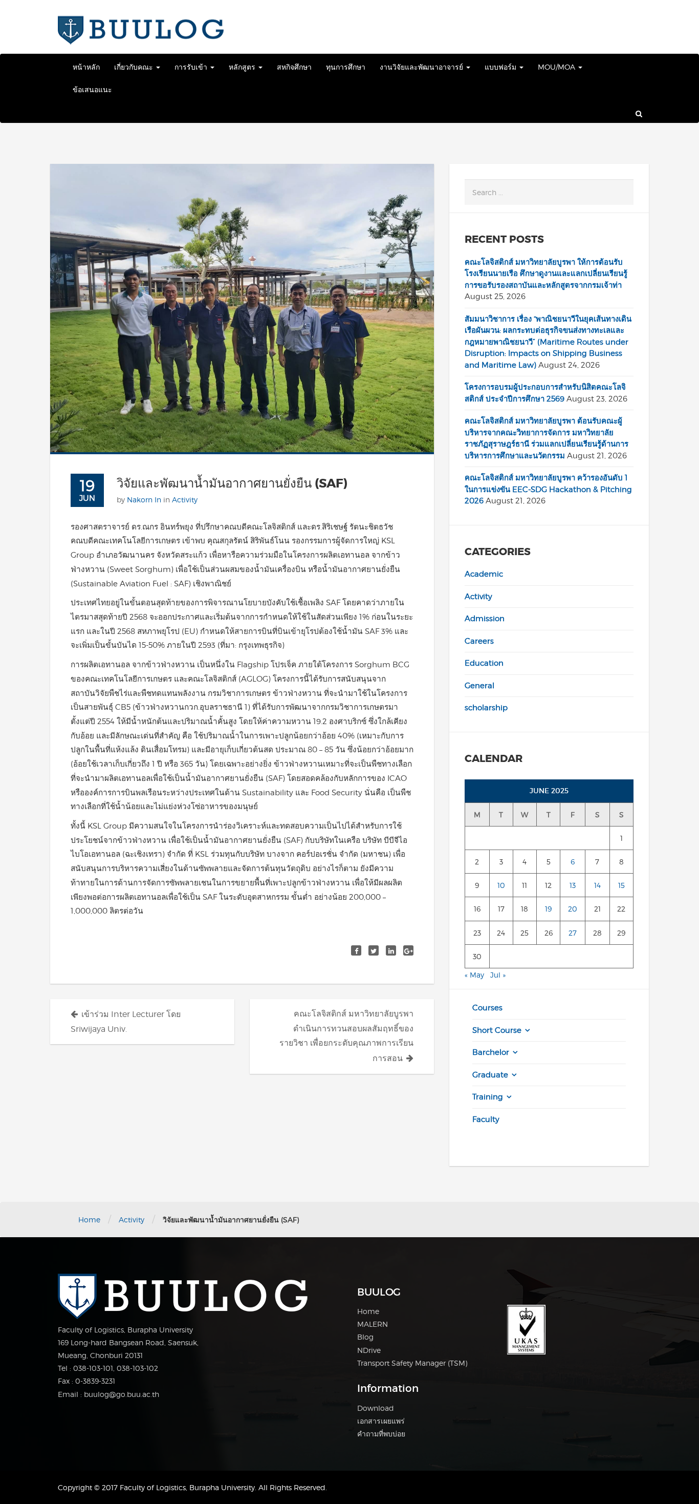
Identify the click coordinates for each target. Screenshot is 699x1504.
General (479, 685)
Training (487, 1096)
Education (484, 663)
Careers (479, 641)
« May (474, 974)
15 (621, 885)
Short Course (496, 1030)
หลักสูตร (243, 66)
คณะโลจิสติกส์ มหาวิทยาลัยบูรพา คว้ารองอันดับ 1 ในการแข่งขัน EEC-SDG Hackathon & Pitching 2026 (548, 489)
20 (572, 908)
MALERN (372, 1324)
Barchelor (490, 1052)
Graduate (490, 1074)
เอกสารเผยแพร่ (381, 1420)
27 (573, 932)
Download (375, 1408)
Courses (487, 1007)
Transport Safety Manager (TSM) (412, 1363)
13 (573, 885)
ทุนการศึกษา (345, 66)
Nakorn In (144, 499)
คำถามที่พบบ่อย (381, 1433)
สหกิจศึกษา (294, 66)
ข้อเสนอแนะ (92, 89)
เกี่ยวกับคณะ (134, 66)
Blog (365, 1336)
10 (501, 885)
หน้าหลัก (86, 66)
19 (548, 908)
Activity (185, 499)
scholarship (486, 707)
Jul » (498, 974)
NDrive (369, 1350)
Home (89, 1219)
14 (597, 885)
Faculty (485, 1119)
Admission (485, 618)
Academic (484, 574)
